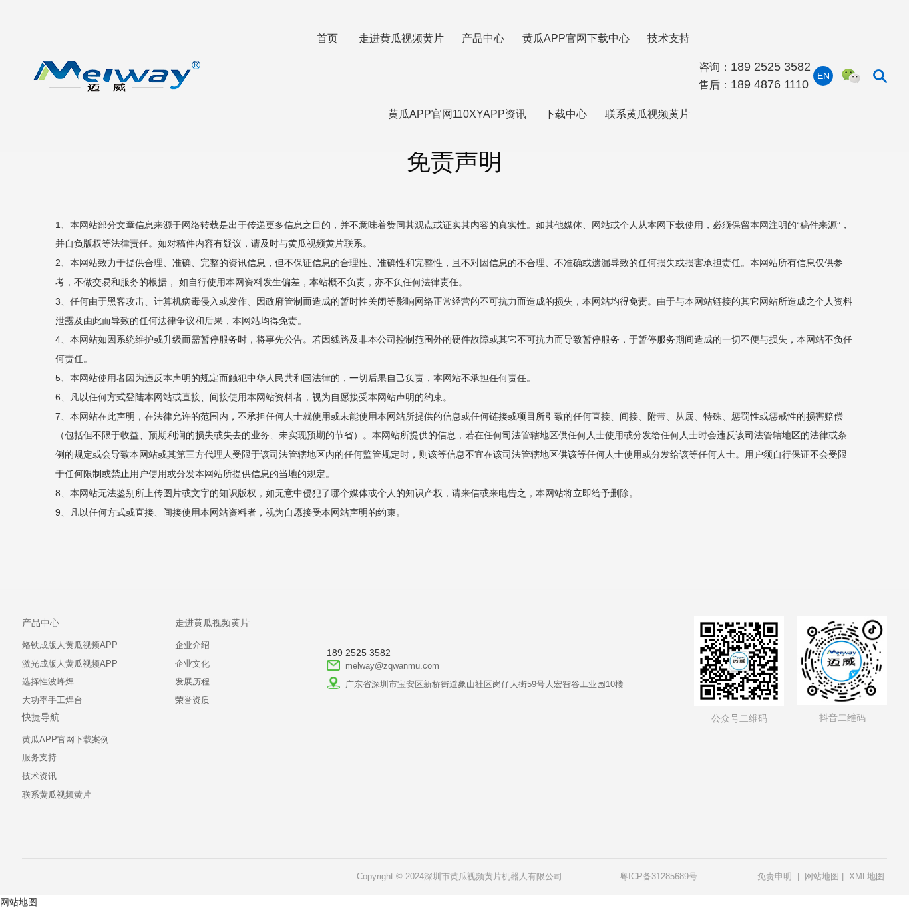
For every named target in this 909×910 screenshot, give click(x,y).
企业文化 (192, 664)
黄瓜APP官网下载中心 (576, 38)
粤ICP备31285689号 (658, 876)
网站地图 (822, 876)
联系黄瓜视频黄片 (647, 114)
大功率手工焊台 (52, 700)
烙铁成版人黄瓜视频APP (70, 645)
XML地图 (866, 876)
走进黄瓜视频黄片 (401, 38)
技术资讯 (39, 776)
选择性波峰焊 (48, 681)
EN (823, 76)
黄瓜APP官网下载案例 (65, 739)
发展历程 (192, 681)
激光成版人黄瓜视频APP (70, 664)
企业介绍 (192, 645)
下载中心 (565, 114)
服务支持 (39, 757)
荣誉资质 (192, 700)
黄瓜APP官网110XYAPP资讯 (457, 114)
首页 (327, 38)
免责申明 (774, 876)
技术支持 (668, 38)
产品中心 (483, 38)
